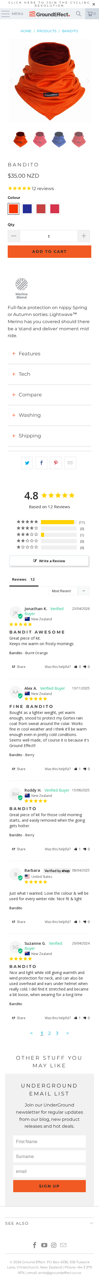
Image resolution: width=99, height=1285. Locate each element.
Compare (30, 395)
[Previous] (11, 81)
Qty (11, 224)
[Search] (78, 13)
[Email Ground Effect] (63, 1246)
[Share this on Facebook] (41, 463)
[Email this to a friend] (70, 463)
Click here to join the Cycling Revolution (49, 4)
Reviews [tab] (19, 579)
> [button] (67, 1033)
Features (29, 354)
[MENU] (3, 13)
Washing (30, 415)
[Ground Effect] (49, 13)
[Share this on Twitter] (27, 463)
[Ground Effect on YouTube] (44, 1246)
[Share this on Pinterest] (56, 463)
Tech (24, 374)
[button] (77, 666)
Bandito (15, 652)
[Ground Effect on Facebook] (35, 1246)
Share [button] (21, 666)
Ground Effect (33, 1262)
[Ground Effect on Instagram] (54, 1246)
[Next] (87, 81)
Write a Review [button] (52, 560)
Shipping (30, 436)
